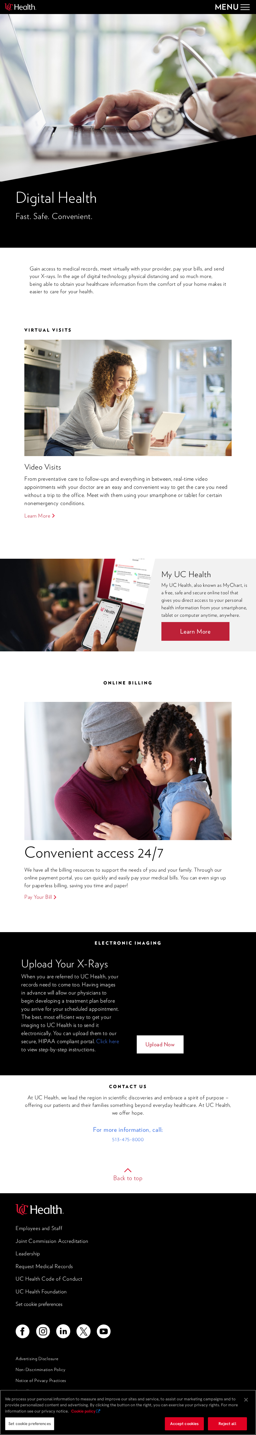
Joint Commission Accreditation (52, 1241)
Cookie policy (83, 1411)
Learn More (37, 516)
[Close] (246, 1400)
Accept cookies (184, 1423)
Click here (107, 1041)
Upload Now (160, 1044)
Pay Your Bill (38, 897)
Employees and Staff (39, 1228)
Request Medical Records (44, 1266)
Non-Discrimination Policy (41, 1369)
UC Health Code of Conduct (49, 1279)
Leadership (28, 1253)
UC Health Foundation (41, 1291)
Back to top (128, 1178)
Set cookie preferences (39, 1304)
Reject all (227, 1423)
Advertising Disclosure (37, 1358)
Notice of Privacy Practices (41, 1380)
